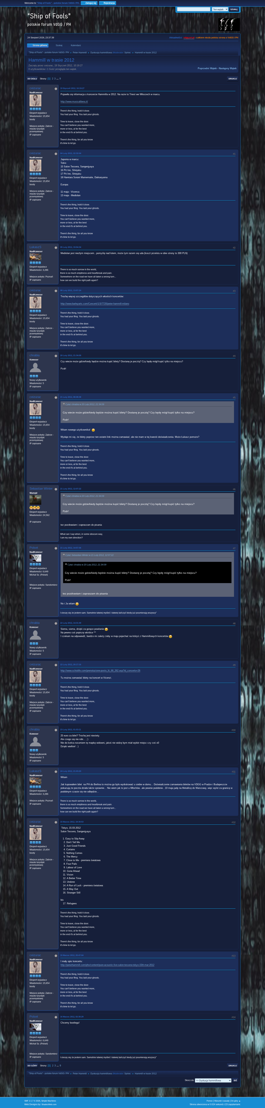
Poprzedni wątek (207, 68)
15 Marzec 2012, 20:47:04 (71, 955)
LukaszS (35, 247)
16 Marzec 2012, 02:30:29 (71, 1017)
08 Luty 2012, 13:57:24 (70, 290)
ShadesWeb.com (48, 1104)
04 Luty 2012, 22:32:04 (70, 153)
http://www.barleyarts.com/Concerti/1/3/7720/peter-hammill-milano (95, 303)
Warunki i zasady (221, 1101)
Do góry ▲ (236, 1101)
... (57, 78)
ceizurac (35, 88)
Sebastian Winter (41, 488)
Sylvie (127, 52)
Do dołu (32, 79)
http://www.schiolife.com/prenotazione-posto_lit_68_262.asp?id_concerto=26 (100, 670)
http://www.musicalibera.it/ (74, 101)
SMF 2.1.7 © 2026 (32, 1101)
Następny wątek (228, 68)
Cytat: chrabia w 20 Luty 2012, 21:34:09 (84, 404)
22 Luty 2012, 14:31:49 (70, 623)
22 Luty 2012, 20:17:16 (70, 664)
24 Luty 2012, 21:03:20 (70, 771)
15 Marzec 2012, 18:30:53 (71, 822)
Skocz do (189, 1080)
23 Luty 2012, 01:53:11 (70, 729)
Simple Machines (48, 1101)
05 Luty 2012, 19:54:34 (70, 247)
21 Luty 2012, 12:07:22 (70, 489)
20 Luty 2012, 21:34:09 (70, 355)
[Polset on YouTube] (31, 581)
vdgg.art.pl (189, 37)
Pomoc (210, 1101)
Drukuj (233, 79)
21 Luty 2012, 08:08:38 (70, 397)
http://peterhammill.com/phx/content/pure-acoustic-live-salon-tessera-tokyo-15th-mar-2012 (107, 965)
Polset (34, 547)
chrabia (34, 355)
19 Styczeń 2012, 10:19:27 (72, 88)
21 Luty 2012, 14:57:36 (70, 548)
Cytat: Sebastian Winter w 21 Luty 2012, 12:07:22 (89, 555)
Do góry (32, 1066)
